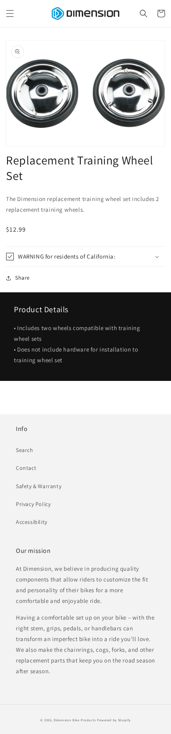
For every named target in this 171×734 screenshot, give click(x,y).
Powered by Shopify (114, 720)
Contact (26, 467)
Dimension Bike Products (75, 720)
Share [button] (22, 277)
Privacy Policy (33, 504)
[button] (10, 13)
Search (24, 450)
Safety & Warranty (38, 486)
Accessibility (31, 521)
